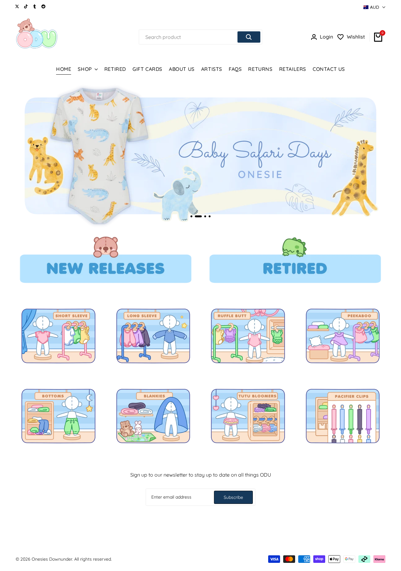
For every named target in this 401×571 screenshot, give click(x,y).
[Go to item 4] (210, 216)
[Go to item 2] (198, 216)
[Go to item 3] (205, 216)
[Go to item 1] (191, 216)
